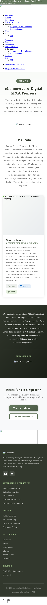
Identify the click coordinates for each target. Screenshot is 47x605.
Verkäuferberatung (9, 516)
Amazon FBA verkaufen (11, 488)
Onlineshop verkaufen (11, 492)
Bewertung (9, 20)
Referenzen (7, 540)
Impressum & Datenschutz (20, 592)
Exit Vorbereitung (12, 22)
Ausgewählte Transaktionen (21, 27)
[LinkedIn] (5, 473)
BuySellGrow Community (12, 571)
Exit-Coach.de (8, 575)
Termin (12, 292)
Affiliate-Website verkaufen (13, 503)
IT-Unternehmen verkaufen (12, 499)
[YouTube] (12, 473)
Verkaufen (9, 15)
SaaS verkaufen (8, 496)
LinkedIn (26, 286)
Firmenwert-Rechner (10, 527)
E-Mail (12, 286)
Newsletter (7, 558)
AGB (33, 592)
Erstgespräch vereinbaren (15, 64)
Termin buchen (8, 555)
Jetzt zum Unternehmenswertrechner (14, 1)
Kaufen (8, 18)
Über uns (8, 31)
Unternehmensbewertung (12, 523)
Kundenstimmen (16, 29)
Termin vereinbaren (21, 408)
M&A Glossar (8, 547)
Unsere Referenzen (22, 417)
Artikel (5, 543)
